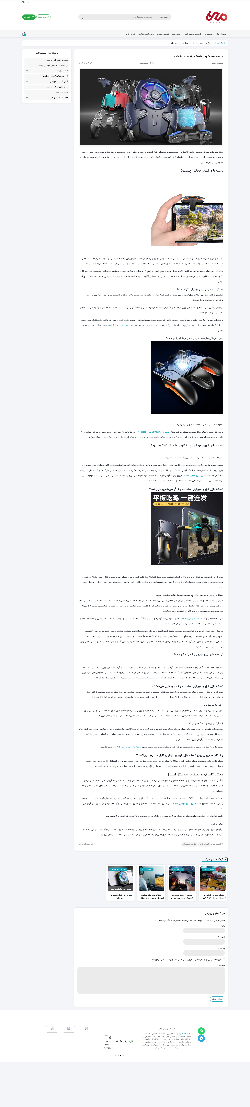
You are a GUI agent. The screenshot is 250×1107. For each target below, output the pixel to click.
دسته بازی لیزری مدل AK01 (198, 475)
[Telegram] (201, 1038)
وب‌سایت (221, 948)
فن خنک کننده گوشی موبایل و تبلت (53, 65)
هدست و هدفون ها (60, 97)
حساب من (208, 33)
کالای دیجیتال (62, 70)
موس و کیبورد (62, 92)
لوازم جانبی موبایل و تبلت (57, 86)
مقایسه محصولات (189, 844)
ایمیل (221, 937)
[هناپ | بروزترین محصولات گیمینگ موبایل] (216, 17)
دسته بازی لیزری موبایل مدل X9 (185, 803)
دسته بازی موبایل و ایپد (57, 60)
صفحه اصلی (221, 33)
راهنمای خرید (214, 43)
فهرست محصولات (193, 33)
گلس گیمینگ (155, 677)
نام (223, 925)
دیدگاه (221, 965)
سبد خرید (176, 33)
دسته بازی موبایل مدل (131, 746)
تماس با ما (130, 33)
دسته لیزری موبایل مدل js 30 (122, 325)
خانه (224, 43)
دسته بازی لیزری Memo (190, 618)
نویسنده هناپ (217, 63)
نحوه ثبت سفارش (146, 33)
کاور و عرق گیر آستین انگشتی (55, 76)
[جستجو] (81, 17)
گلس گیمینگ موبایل (59, 81)
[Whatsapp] (201, 1031)
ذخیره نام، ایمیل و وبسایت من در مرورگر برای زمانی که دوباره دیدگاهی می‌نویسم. (186, 959)
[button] (123, 1055)
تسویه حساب (163, 33)
